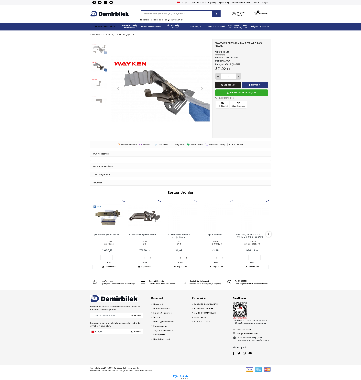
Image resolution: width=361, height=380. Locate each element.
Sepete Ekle (229, 84)
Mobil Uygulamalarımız (163, 321)
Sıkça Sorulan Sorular (241, 2)
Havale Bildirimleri (161, 339)
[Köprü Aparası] (216, 215)
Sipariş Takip (224, 2)
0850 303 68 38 (244, 329)
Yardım (256, 2)
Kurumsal (157, 298)
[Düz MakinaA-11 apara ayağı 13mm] (180, 215)
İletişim (265, 2)
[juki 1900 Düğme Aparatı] (108, 215)
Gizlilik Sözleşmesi (161, 308)
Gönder (137, 315)
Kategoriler (199, 298)
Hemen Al (256, 84)
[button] (261, 13)
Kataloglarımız (160, 326)
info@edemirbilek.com (247, 333)
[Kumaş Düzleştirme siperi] (144, 215)
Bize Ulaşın (239, 298)
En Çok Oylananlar (173, 19)
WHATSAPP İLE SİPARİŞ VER (243, 92)
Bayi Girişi (212, 2)
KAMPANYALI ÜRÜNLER (203, 308)
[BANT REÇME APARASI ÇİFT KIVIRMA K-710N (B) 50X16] (252, 215)
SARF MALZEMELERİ (202, 321)
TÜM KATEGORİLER (106, 26)
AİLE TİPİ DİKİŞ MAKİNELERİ (205, 313)
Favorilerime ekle (226, 98)
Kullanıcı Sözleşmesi (162, 313)
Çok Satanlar (157, 19)
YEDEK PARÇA (200, 317)
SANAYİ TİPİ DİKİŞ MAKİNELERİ (206, 304)
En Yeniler (144, 19)
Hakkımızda (158, 304)
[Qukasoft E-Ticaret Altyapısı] (180, 377)
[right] (268, 234)
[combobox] (93, 331)
